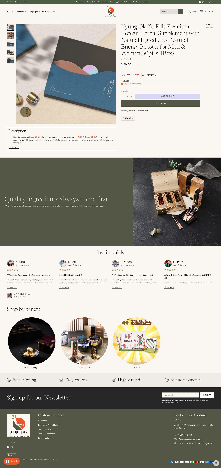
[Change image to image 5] (10, 60)
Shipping (124, 111)
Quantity (124, 91)
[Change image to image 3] (10, 43)
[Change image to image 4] (10, 52)
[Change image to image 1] (10, 27)
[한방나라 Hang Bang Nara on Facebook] (200, 2)
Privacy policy (44, 438)
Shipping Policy (44, 429)
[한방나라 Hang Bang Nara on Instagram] (203, 2)
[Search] (180, 11)
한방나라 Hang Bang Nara (31, 459)
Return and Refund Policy (48, 425)
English (210, 2)
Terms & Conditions (46, 434)
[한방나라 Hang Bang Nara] (110, 11)
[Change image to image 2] (10, 35)
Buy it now (160, 103)
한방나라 (128, 59)
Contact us (42, 421)
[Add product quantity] (131, 96)
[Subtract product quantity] (123, 96)
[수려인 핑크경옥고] (9, 295)
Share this (129, 118)
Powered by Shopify (50, 459)
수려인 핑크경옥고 (22, 294)
